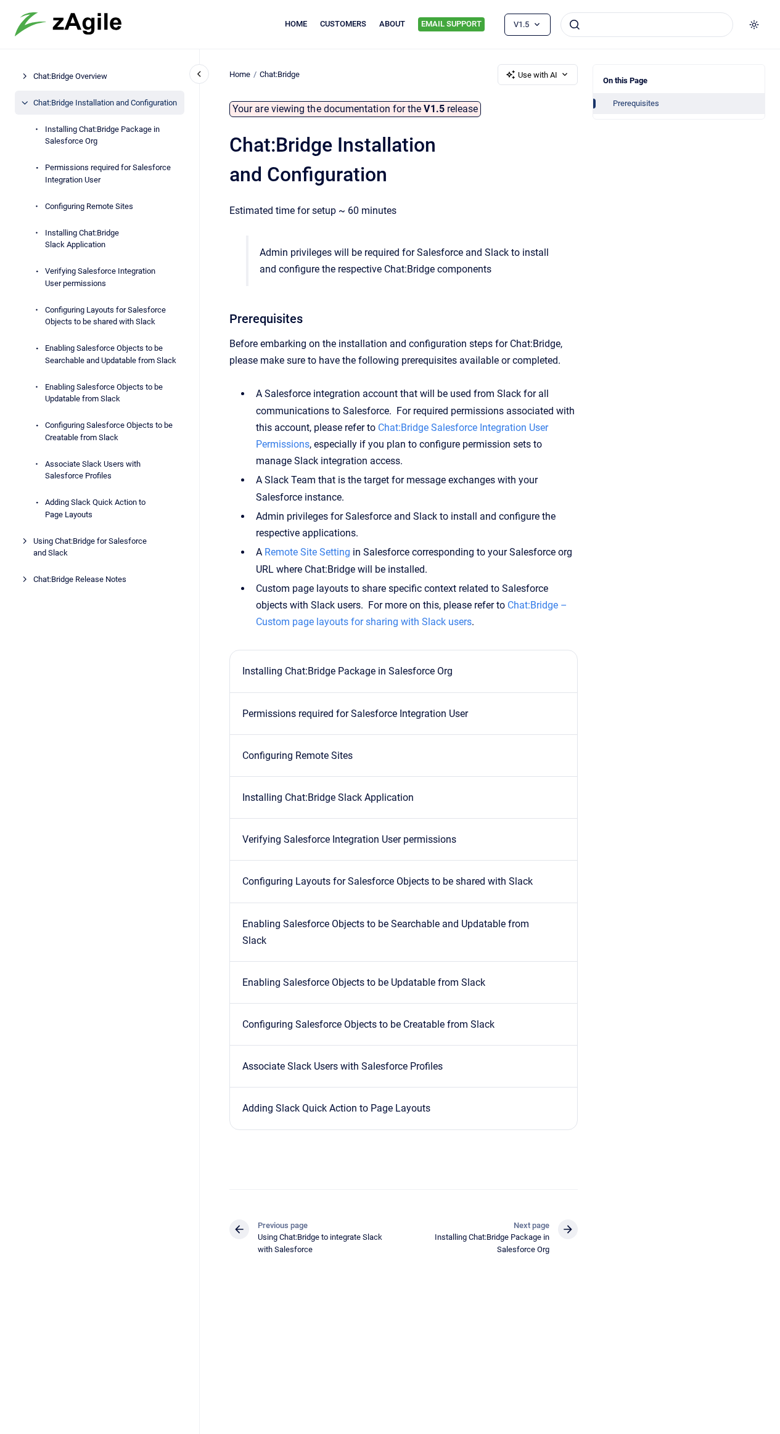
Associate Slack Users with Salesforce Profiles (93, 470)
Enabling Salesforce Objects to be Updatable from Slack (104, 393)
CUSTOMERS (343, 23)
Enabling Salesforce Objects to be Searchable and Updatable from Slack (110, 354)
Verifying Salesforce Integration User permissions (100, 277)
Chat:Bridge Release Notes (79, 579)
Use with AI (537, 75)
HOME (296, 23)
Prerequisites (636, 103)
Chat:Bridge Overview (70, 76)
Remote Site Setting (307, 552)
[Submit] (575, 25)
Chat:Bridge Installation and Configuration (105, 102)
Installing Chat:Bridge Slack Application (82, 239)
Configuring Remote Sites (89, 206)
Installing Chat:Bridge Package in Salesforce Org (102, 135)
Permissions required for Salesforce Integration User (108, 173)
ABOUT (392, 23)
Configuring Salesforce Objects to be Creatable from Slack (109, 431)
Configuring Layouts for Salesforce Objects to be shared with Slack (105, 316)
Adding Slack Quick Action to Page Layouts (95, 508)
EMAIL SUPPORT (451, 23)
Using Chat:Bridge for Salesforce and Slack (90, 547)
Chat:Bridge (280, 74)
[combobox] (647, 24)
